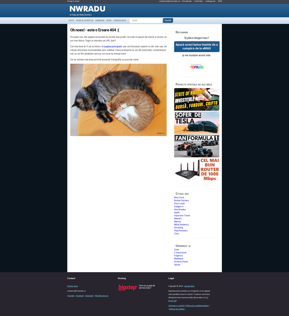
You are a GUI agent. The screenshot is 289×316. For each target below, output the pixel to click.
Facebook (186, 1)
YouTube (198, 1)
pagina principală (113, 46)
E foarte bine (180, 252)
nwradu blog (189, 286)
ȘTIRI (109, 20)
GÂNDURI (99, 20)
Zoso (176, 233)
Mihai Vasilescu (181, 224)
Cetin (176, 249)
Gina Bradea (180, 209)
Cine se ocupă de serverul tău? (147, 286)
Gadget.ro (178, 206)
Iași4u (177, 212)
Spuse (177, 264)
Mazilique (178, 258)
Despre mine (73, 1)
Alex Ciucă (179, 197)
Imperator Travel (182, 215)
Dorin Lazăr (179, 203)
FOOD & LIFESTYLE (84, 20)
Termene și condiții (176, 306)
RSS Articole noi (101, 296)
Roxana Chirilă (181, 261)
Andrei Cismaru (181, 200)
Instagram (210, 1)
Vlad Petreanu (181, 230)
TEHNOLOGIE (120, 20)
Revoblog (178, 227)
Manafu (178, 218)
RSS (220, 1)
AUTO (71, 20)
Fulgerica (178, 255)
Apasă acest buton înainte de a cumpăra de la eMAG (197, 46)
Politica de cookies (177, 309)
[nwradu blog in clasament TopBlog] (196, 66)
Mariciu (177, 221)
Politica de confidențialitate (197, 306)
